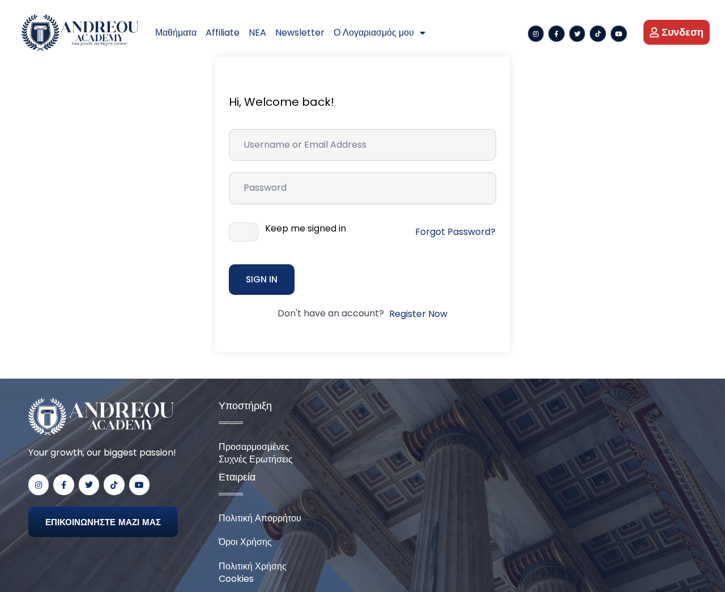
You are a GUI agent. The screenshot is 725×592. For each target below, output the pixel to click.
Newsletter (300, 32)
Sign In (262, 279)
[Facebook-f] (556, 33)
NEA (257, 32)
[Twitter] (577, 33)
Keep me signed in (305, 228)
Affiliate (223, 32)
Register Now (418, 313)
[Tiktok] (598, 33)
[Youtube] (619, 33)
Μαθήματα (176, 32)
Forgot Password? (455, 231)
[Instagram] (536, 33)
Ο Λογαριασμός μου (374, 32)
